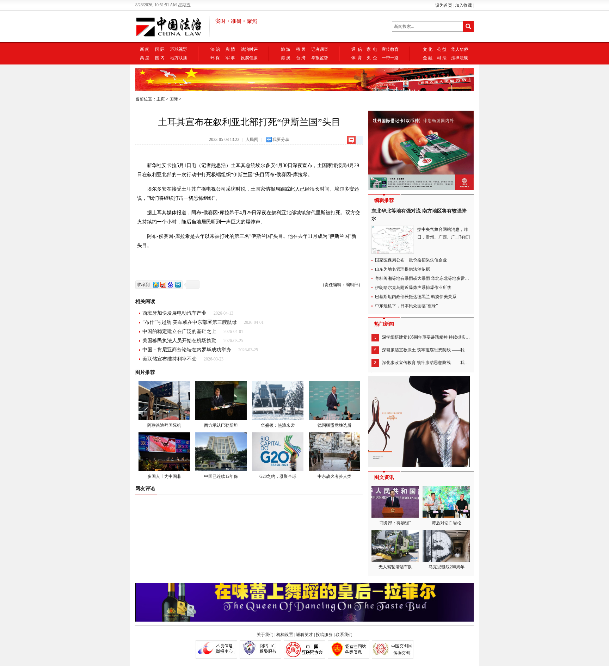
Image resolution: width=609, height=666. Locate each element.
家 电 (372, 49)
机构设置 (284, 634)
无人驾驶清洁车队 (395, 567)
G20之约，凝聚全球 (277, 476)
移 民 (301, 49)
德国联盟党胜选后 (334, 425)
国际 (174, 99)
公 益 (442, 49)
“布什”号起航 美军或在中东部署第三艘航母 (189, 322)
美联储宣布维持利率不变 (169, 359)
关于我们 (265, 634)
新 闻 (144, 49)
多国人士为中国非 (164, 476)
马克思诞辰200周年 (447, 567)
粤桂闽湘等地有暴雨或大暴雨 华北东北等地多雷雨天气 (426, 278)
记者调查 (319, 49)
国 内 (160, 57)
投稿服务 (324, 634)
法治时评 (249, 49)
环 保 (215, 57)
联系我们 (344, 634)
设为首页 (443, 5)
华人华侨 (459, 49)
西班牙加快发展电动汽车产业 (174, 313)
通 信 (356, 49)
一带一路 (390, 57)
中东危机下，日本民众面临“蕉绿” (406, 305)
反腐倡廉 (249, 57)
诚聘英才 (304, 634)
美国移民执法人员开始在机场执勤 (179, 340)
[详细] (464, 237)
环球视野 (178, 49)
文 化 (427, 49)
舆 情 (230, 49)
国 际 (160, 49)
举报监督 (319, 57)
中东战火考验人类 (334, 476)
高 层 (144, 57)
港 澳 (285, 57)
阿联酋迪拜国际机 (164, 425)
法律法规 (459, 57)
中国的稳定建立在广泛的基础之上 (179, 331)
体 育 (356, 57)
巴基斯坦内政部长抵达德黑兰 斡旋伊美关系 (415, 296)
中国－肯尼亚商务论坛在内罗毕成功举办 (186, 349)
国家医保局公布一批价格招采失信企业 (411, 260)
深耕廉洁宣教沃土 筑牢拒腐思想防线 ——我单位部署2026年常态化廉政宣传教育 (457, 349)
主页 (160, 99)
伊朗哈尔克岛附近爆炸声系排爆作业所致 (413, 287)
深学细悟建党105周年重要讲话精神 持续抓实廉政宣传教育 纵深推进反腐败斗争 (456, 337)
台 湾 (301, 57)
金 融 (427, 57)
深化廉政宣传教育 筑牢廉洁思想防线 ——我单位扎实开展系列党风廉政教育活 (455, 362)
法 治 (215, 49)
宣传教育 (390, 49)
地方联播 (178, 57)
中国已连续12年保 (221, 476)
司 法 (442, 57)
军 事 (230, 57)
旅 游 (285, 49)
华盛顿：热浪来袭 (278, 425)
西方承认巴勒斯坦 (221, 425)
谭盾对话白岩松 (446, 522)
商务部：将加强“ (395, 522)
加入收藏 (463, 5)
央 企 (372, 57)
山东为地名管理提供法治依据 (402, 269)
